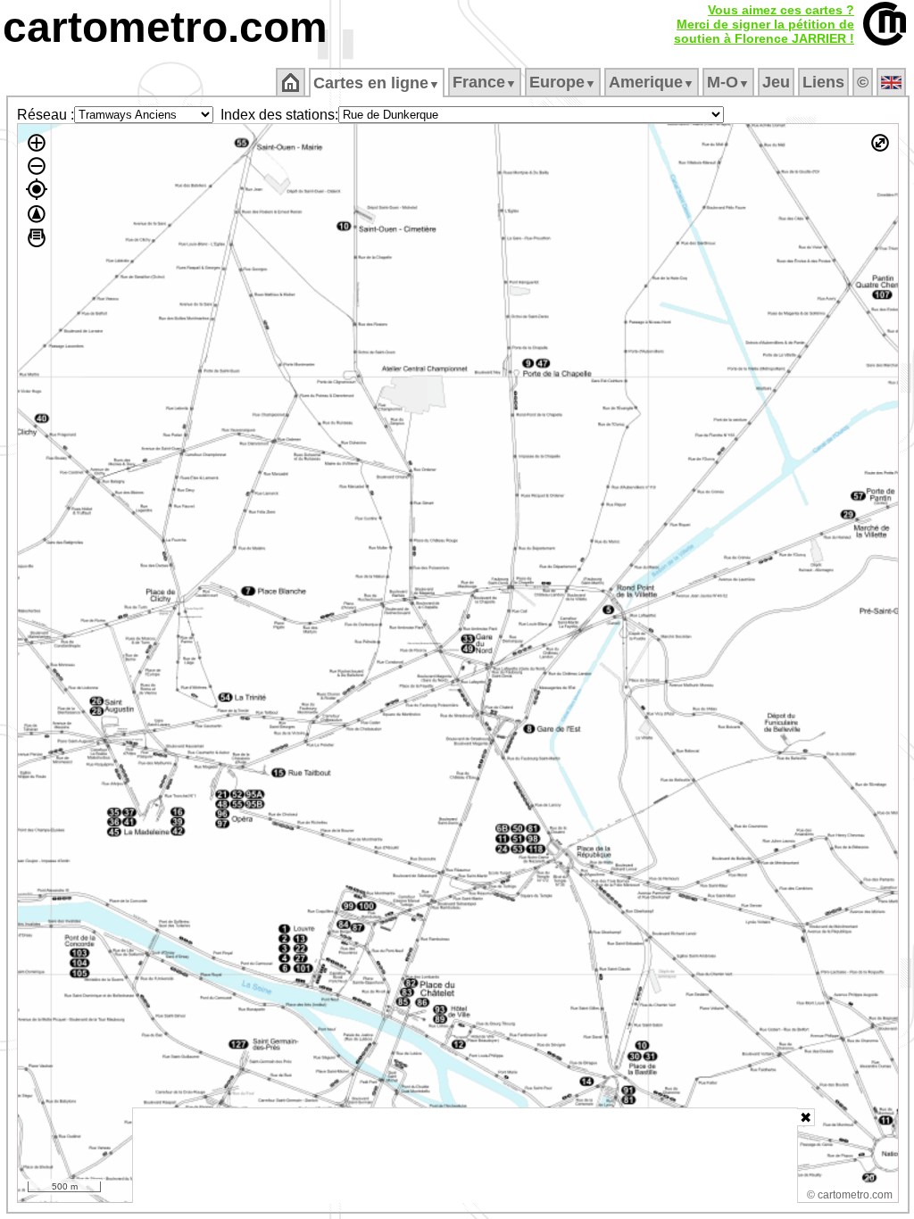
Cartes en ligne (376, 83)
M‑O (728, 82)
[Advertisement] (465, 1155)
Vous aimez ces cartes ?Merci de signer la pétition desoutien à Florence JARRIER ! (764, 24)
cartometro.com (165, 27)
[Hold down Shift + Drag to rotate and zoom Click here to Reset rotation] (36, 214)
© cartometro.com (850, 1195)
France (485, 82)
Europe (562, 82)
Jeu (776, 82)
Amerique (651, 82)
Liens (823, 82)
